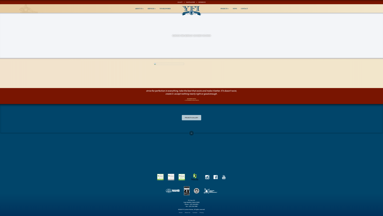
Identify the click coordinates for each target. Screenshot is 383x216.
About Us (139, 9)
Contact (244, 9)
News (235, 9)
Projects (224, 9)
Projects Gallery (191, 118)
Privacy (202, 212)
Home (180, 212)
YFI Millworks (165, 9)
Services (151, 9)
